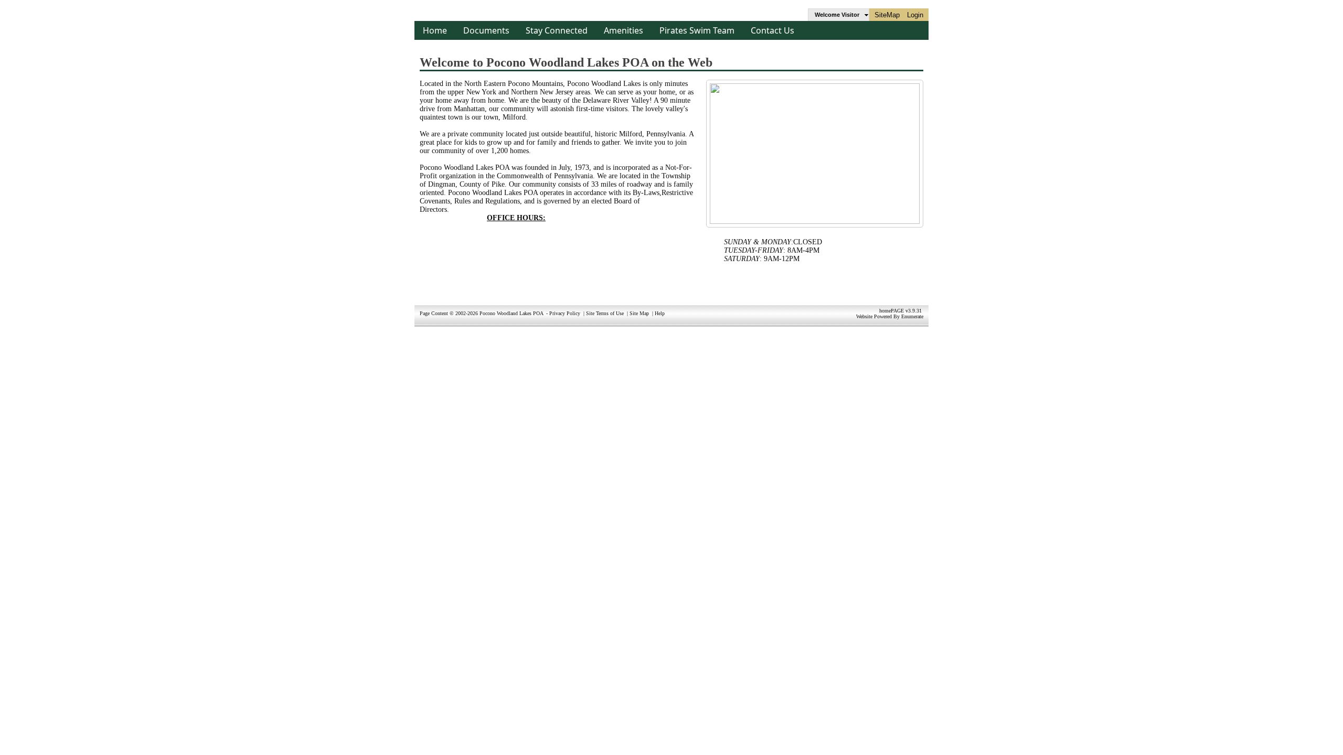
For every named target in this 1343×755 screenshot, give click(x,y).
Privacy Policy (564, 313)
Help (660, 313)
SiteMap (887, 15)
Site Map (639, 313)
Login (915, 15)
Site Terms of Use (605, 313)
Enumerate (912, 316)
